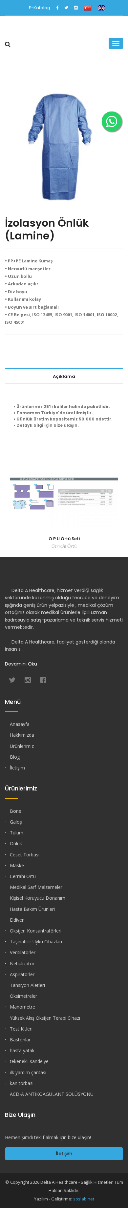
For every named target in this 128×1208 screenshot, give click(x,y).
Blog (15, 757)
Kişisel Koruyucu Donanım (37, 898)
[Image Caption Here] (64, 146)
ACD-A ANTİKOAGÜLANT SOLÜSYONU (52, 1094)
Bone (15, 811)
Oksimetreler (23, 996)
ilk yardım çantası (28, 1072)
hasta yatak (22, 1050)
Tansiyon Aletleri (27, 985)
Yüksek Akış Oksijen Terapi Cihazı (45, 1018)
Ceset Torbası (24, 854)
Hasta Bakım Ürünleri (32, 909)
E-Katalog (39, 8)
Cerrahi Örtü (23, 876)
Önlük (16, 843)
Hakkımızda (22, 735)
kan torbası (21, 1083)
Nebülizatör (22, 963)
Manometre (22, 1007)
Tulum (16, 832)
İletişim (17, 768)
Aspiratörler (22, 974)
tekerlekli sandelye (29, 1061)
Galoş (16, 822)
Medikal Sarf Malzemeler (36, 887)
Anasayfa (20, 724)
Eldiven (17, 920)
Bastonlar (20, 1039)
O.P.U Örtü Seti (64, 539)
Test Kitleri (21, 1029)
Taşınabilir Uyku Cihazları (36, 941)
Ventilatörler (22, 952)
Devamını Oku (21, 664)
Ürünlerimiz (22, 746)
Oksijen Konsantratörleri (35, 931)
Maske (17, 865)
